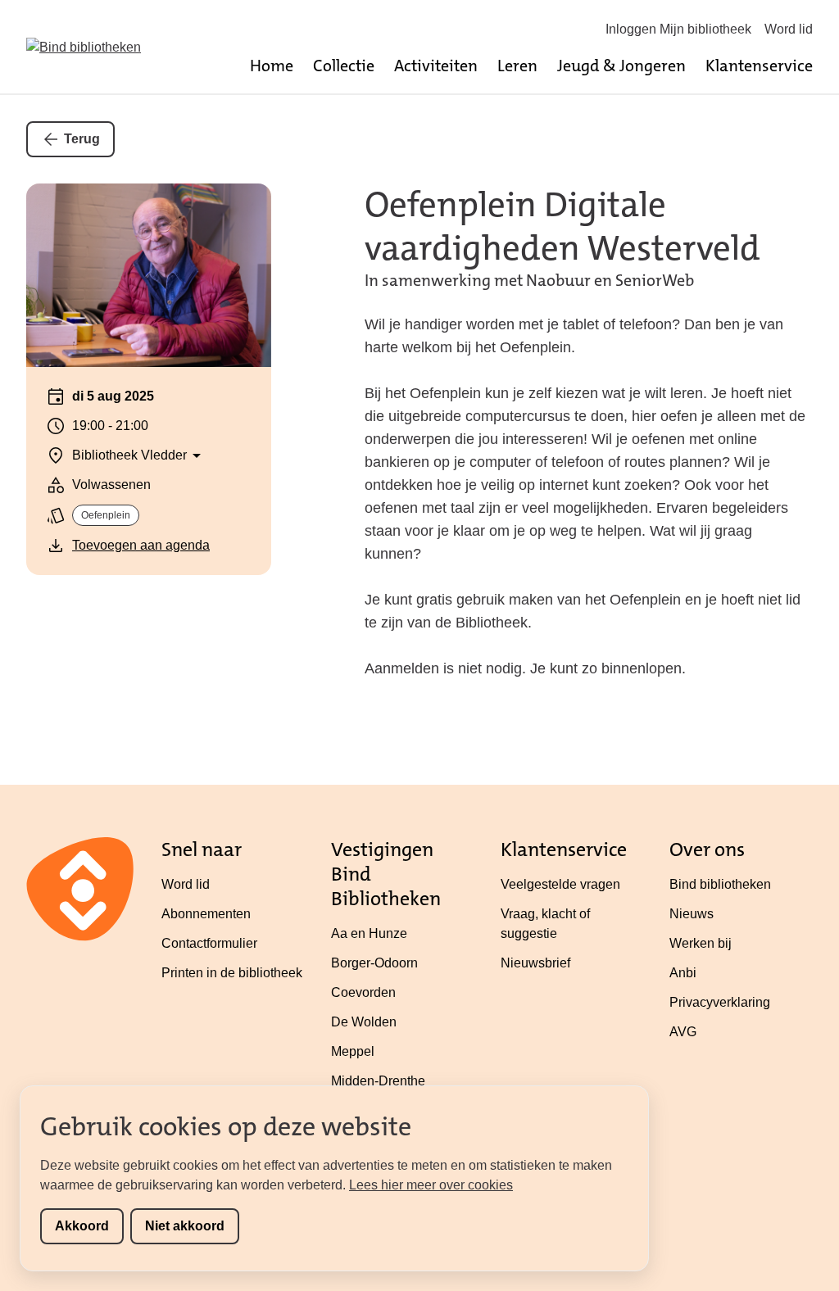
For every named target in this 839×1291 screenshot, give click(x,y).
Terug (82, 139)
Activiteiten (436, 65)
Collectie (343, 65)
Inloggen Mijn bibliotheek (678, 29)
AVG (682, 1032)
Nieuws (691, 914)
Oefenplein (105, 515)
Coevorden (363, 992)
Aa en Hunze (369, 933)
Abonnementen (206, 914)
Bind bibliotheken (720, 884)
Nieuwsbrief (535, 963)
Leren (517, 65)
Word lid (788, 29)
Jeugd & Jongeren (621, 65)
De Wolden (364, 1022)
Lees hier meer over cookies (431, 1185)
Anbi (682, 973)
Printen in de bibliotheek (231, 973)
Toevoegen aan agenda (141, 545)
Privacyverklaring (719, 1002)
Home (271, 65)
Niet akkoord (184, 1226)
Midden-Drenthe (378, 1081)
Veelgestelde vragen (560, 884)
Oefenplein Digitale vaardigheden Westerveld (562, 226)
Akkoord (82, 1226)
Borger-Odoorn (374, 963)
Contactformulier (209, 943)
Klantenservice (759, 65)
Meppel (352, 1051)
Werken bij (700, 943)
